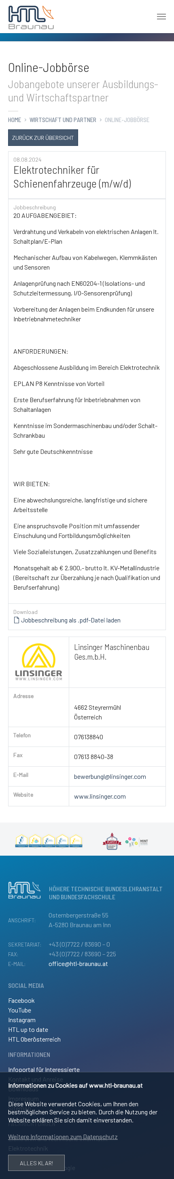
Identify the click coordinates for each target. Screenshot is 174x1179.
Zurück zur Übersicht (43, 137)
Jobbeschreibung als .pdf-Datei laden (70, 620)
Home (14, 119)
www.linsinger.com (100, 796)
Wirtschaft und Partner (63, 119)
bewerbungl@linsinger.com (110, 776)
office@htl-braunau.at (78, 963)
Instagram (22, 1019)
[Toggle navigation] (161, 16)
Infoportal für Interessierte (44, 1069)
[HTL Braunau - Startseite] (31, 16)
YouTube (19, 1010)
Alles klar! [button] (36, 1163)
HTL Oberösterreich (34, 1039)
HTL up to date (28, 1029)
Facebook (21, 1000)
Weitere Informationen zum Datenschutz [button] (63, 1136)
